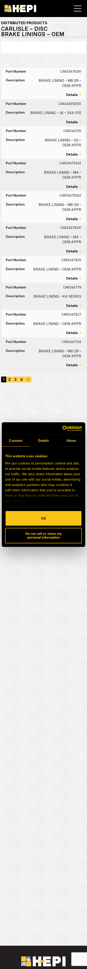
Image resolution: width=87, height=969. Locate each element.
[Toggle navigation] (80, 8)
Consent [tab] (15, 440)
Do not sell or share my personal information (43, 535)
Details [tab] (43, 440)
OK (43, 518)
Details (72, 95)
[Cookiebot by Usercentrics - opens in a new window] (62, 428)
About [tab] (71, 440)
